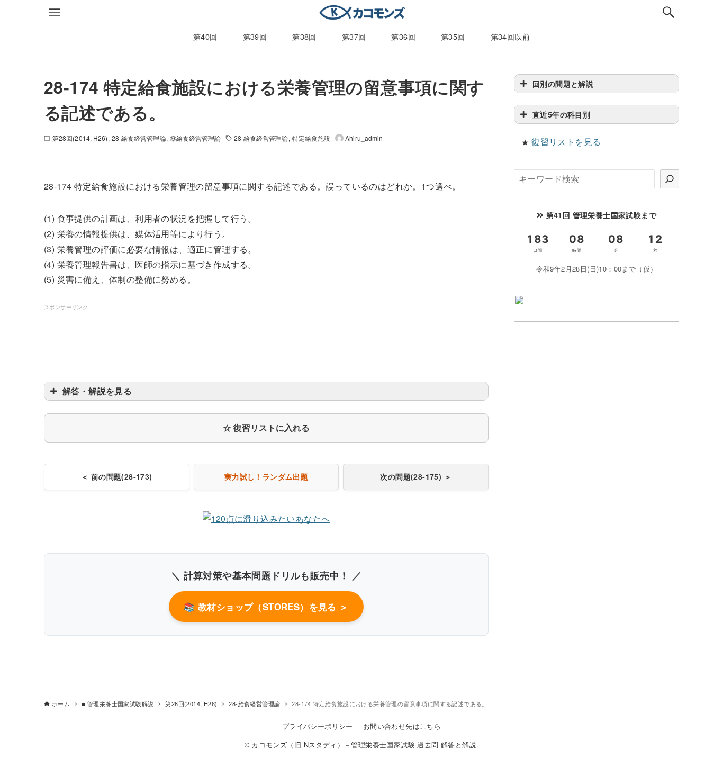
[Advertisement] (266, 336)
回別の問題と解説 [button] (562, 83)
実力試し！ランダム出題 (266, 476)
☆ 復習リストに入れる (266, 427)
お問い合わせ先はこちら (402, 726)
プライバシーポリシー (317, 726)
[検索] (669, 178)
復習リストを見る (566, 142)
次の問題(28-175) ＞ (415, 476)
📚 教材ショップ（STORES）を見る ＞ (266, 606)
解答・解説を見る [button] (97, 391)
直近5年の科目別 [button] (561, 114)
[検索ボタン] (668, 12)
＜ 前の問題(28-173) (116, 476)
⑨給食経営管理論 (195, 137)
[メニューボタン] (54, 12)
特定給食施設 (311, 137)
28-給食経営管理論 (139, 137)
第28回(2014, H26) (80, 137)
